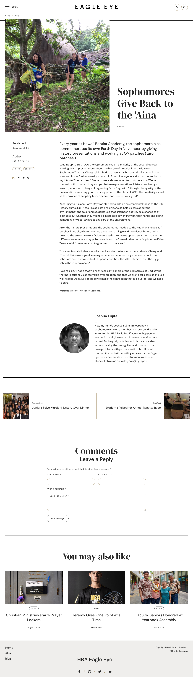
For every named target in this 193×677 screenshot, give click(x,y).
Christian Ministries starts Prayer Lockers (34, 617)
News (17, 16)
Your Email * (105, 474)
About (9, 653)
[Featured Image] (34, 587)
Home (7, 16)
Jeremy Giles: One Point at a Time (96, 617)
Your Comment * (56, 489)
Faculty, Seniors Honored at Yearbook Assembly (159, 617)
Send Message (57, 518)
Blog (8, 658)
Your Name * (54, 474)
